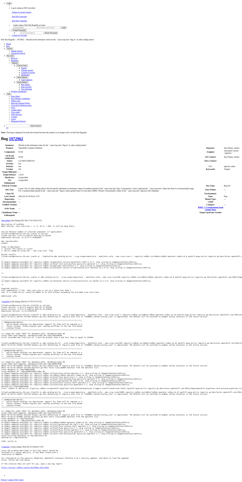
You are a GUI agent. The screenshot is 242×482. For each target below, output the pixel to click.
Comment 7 (6, 447)
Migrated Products (18, 121)
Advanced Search (18, 53)
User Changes (26, 80)
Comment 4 (6, 301)
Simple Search (17, 51)
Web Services (16, 114)
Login (9, 3)
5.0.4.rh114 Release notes (21, 105)
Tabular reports (27, 70)
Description (6, 220)
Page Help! (15, 96)
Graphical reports (28, 73)
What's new (15, 101)
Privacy (4, 480)
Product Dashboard (18, 91)
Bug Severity (26, 87)
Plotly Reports (22, 82)
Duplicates (25, 75)
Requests (14, 60)
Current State (22, 66)
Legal (13, 119)
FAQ (13, 108)
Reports (15, 63)
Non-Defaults (26, 89)
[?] (7, 128)
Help (8, 94)
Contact (14, 117)
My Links (10, 56)
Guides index (16, 110)
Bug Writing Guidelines (20, 99)
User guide (15, 112)
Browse (14, 58)
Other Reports (22, 77)
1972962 (16, 138)
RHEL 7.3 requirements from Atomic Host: (210, 208)
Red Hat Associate (19, 16)
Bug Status (25, 85)
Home (8, 44)
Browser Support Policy (20, 103)
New (8, 46)
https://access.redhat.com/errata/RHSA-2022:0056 (25, 468)
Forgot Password (18, 30)
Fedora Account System (21, 12)
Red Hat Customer (19, 21)
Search (9, 49)
